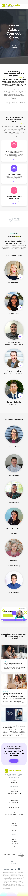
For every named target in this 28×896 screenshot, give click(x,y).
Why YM (14, 823)
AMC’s (14, 812)
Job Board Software (14, 791)
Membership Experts (14, 419)
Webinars (14, 839)
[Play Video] (2, 620)
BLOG (4, 661)
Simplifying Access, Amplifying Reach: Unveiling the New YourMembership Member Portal (13, 695)
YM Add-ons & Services (14, 807)
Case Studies (14, 841)
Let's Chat (13, 761)
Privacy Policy (13, 861)
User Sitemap (13, 863)
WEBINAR (5, 691)
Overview (14, 821)
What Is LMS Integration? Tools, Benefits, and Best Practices (13, 664)
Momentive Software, (19, 90)
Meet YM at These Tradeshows (14, 843)
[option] (14, 219)
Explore (14, 159)
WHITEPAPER (6, 723)
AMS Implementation (14, 802)
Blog (14, 846)
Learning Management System (14, 793)
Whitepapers (14, 837)
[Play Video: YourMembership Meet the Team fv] (14, 613)
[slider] (12, 620)
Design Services (14, 800)
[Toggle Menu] (25, 5)
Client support (22, 2)
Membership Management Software (14, 789)
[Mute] (20, 620)
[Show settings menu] (22, 620)
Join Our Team (14, 825)
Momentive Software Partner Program (14, 814)
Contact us (23, 1)
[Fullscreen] (25, 620)
